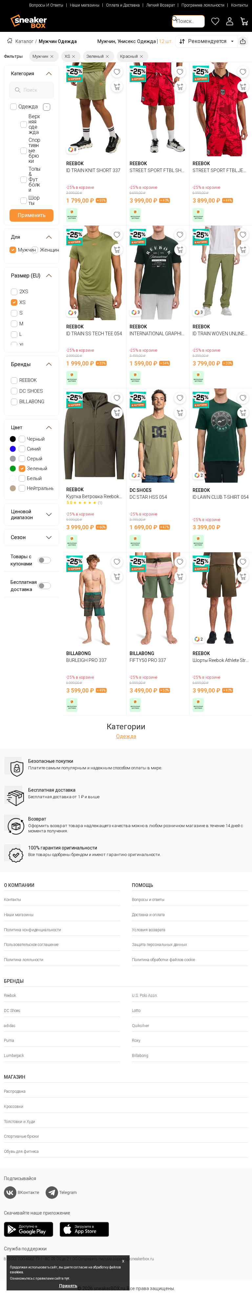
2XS (23, 292)
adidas (9, 1025)
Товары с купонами (21, 560)
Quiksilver (140, 1025)
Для (15, 237)
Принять (68, 1285)
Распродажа (15, 1091)
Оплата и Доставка (123, 5)
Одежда (126, 736)
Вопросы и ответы (148, 899)
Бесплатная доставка (23, 586)
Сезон (18, 537)
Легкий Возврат (160, 5)
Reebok (10, 995)
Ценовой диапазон (22, 514)
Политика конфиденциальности (32, 930)
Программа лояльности (202, 5)
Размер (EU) (25, 276)
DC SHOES (31, 391)
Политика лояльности (23, 959)
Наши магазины (84, 5)
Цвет (16, 427)
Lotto (136, 1010)
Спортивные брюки (21, 1136)
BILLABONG (31, 402)
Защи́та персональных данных (159, 944)
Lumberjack (14, 1055)
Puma (9, 1040)
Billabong (140, 1055)
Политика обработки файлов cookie (163, 959)
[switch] (44, 560)
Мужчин (27, 250)
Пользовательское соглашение (31, 944)
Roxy (136, 1040)
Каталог (24, 41)
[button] (230, 21)
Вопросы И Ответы (46, 5)
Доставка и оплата (148, 914)
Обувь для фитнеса (21, 1151)
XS (22, 302)
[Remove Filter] (51, 56)
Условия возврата (148, 930)
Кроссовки (13, 1106)
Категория (22, 74)
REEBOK (28, 380)
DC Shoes (12, 1010)
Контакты (239, 5)
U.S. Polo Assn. (145, 995)
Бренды (21, 364)
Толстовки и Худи (19, 1121)
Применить (32, 215)
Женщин (49, 250)
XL (22, 345)
